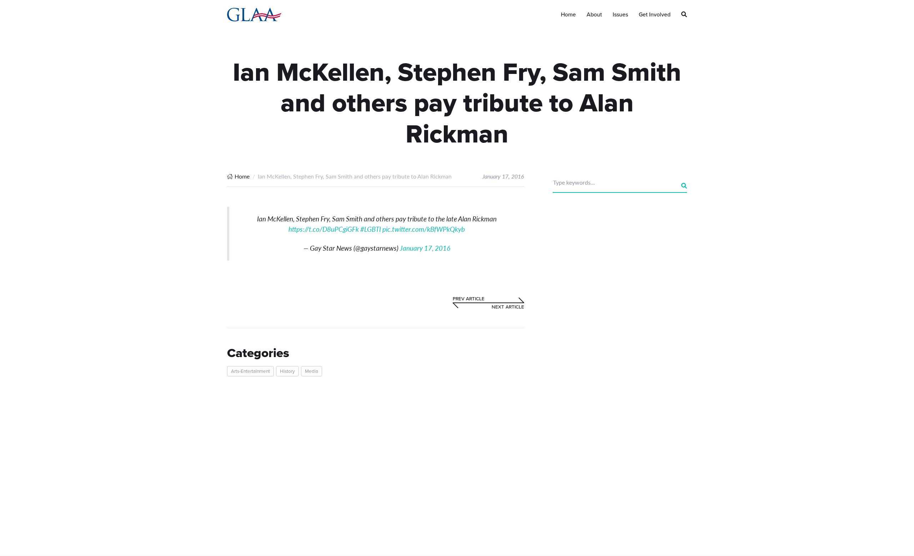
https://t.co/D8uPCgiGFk (323, 229)
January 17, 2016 (425, 248)
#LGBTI (370, 229)
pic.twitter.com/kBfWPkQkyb (423, 229)
